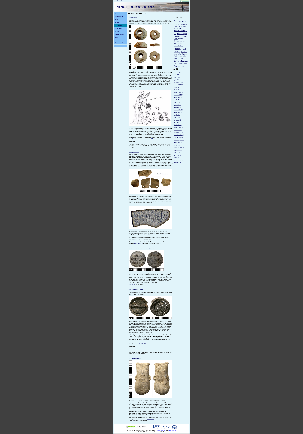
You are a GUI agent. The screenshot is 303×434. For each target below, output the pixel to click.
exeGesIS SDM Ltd (160, 430)
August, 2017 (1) (178, 97)
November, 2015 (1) (179, 135)
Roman (184, 61)
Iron (183, 41)
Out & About (118, 28)
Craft (180, 36)
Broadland (177, 26)
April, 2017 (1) (177, 105)
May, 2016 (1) (177, 120)
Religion (177, 61)
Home (115, 0)
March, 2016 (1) (178, 125)
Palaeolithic (177, 54)
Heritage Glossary (119, 34)
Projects (117, 22)
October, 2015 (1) (178, 137)
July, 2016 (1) (177, 115)
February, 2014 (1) (178, 160)
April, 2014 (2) (177, 155)
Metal (177, 49)
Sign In (122, 0)
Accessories (180, 21)
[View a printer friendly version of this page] (184, 1)
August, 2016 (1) (178, 112)
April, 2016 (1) (177, 122)
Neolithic (184, 52)
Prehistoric (183, 59)
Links (116, 46)
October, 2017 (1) (178, 95)
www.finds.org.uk (138, 243)
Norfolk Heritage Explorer (135, 7)
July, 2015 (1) (177, 145)
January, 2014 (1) (178, 162)
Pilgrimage (185, 54)
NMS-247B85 (142, 344)
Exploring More (119, 25)
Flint (185, 36)
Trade (181, 66)
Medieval (178, 46)
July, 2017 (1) (177, 100)
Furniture (181, 39)
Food (176, 39)
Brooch (177, 31)
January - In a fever (134, 152)
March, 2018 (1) (178, 90)
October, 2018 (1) (178, 85)
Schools (117, 31)
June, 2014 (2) (177, 152)
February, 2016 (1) (178, 127)
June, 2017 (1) (177, 102)
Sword (185, 63)
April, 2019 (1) (177, 80)
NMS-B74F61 (132, 285)
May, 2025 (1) (177, 72)
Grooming (178, 41)
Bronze (183, 26)
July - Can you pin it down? (136, 289)
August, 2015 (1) (178, 142)
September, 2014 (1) (179, 147)
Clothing (183, 31)
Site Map (118, 0)
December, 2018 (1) (179, 82)
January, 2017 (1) (178, 107)
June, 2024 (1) (177, 77)
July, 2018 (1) (177, 87)
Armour (184, 24)
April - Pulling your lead (135, 358)
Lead (179, 43)
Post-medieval (180, 56)
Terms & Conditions (120, 43)
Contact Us (118, 40)
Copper (178, 33)
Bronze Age (178, 28)
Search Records (119, 16)
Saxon (176, 64)
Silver (181, 63)
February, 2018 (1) (178, 92)
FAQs (116, 37)
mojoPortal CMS (172, 430)
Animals (178, 24)
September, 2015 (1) (179, 140)
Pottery (176, 58)
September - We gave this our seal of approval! (141, 248)
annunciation (150, 419)
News (116, 19)
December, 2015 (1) (179, 132)
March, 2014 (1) (178, 157)
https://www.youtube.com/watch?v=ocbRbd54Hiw (144, 138)
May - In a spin (133, 17)
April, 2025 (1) (177, 75)
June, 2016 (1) (177, 117)
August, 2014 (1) (178, 150)
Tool (176, 66)
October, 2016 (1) (178, 110)
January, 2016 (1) (178, 130)
